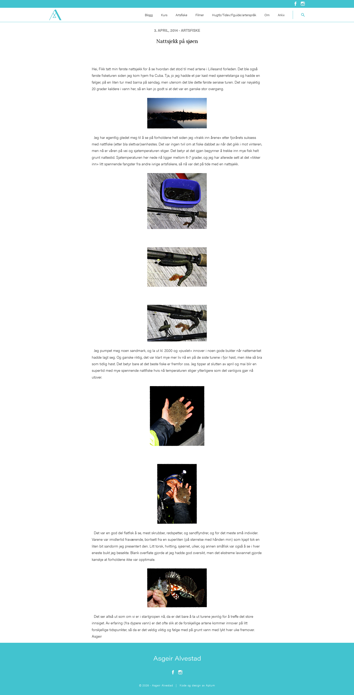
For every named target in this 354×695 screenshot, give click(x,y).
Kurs (164, 14)
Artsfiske (181, 14)
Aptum (210, 685)
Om (267, 14)
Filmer (199, 14)
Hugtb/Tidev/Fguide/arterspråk (234, 14)
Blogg (149, 14)
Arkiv (281, 14)
